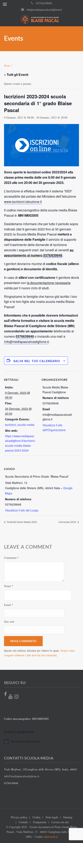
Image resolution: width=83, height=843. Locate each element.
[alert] (41, 741)
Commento (11, 558)
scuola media (26, 425)
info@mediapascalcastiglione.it (44, 9)
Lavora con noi (60, 822)
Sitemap (67, 817)
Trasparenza (39, 822)
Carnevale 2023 (67, 522)
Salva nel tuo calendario (36, 361)
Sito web (9, 622)
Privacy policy (19, 817)
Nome (8, 586)
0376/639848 (52, 255)
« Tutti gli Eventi (16, 74)
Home (7, 65)
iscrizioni (10, 425)
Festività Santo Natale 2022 (21, 522)
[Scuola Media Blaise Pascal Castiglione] (41, 19)
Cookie (36, 817)
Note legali (52, 817)
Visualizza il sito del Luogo (21, 510)
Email (8, 605)
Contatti (23, 822)
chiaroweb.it (51, 837)
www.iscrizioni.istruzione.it (23, 201)
